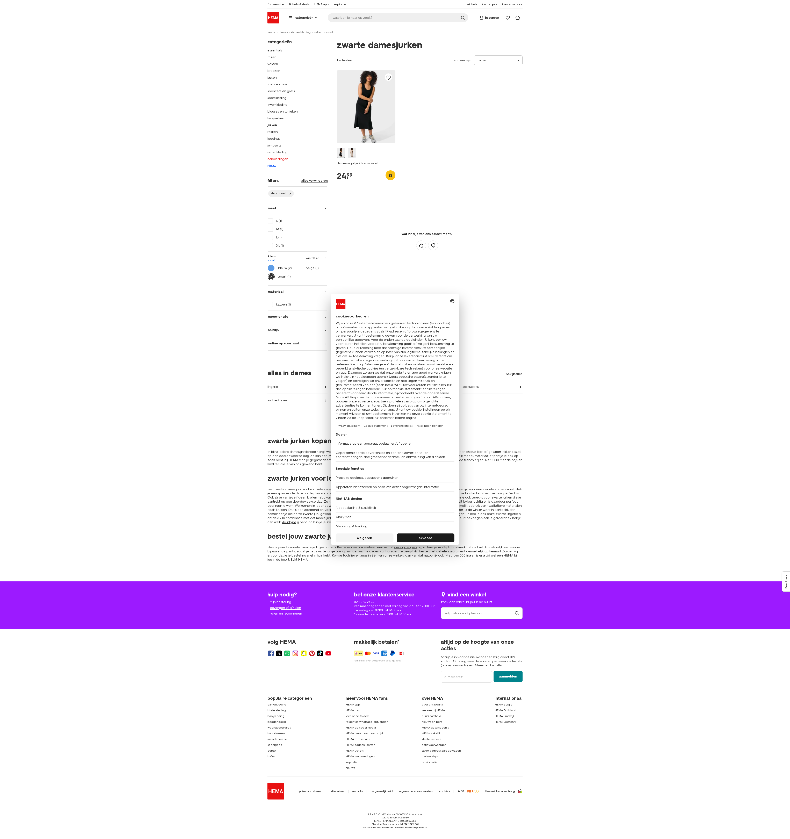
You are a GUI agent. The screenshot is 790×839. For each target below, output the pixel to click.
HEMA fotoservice (358, 739)
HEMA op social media (361, 727)
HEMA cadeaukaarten (360, 745)
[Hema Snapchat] (304, 653)
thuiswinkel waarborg (500, 791)
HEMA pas (352, 710)
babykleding (275, 716)
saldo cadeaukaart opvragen (441, 750)
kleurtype (289, 522)
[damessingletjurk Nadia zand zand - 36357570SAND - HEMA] (352, 153)
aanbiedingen (277, 159)
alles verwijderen (314, 180)
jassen (272, 77)
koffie (271, 756)
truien (271, 57)
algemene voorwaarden (415, 791)
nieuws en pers (432, 722)
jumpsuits (274, 145)
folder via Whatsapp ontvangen (367, 722)
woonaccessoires (279, 727)
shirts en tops (277, 84)
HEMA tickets (355, 750)
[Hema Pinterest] (312, 653)
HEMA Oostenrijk (506, 722)
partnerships (430, 756)
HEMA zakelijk (431, 733)
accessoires (470, 387)
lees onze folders (357, 716)
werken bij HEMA (433, 710)
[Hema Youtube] (328, 653)
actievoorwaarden (434, 745)
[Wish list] (508, 18)
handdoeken (276, 733)
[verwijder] (281, 193)
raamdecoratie (277, 739)
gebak (271, 750)
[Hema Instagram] (295, 653)
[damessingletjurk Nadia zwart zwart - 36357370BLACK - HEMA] (341, 153)
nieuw (271, 166)
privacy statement (311, 791)
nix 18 (460, 791)
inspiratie (352, 762)
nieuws (350, 768)
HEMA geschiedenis (435, 727)
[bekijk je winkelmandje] (518, 18)
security (357, 791)
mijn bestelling (280, 602)
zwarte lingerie (507, 514)
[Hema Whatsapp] (287, 653)
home (271, 32)
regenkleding (277, 152)
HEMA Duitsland (505, 710)
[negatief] (433, 245)
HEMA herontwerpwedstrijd (364, 733)
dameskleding (300, 32)
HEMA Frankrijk (505, 716)
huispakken (275, 118)
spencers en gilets (281, 91)
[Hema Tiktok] (320, 653)
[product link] (366, 106)
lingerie (272, 387)
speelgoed (274, 745)
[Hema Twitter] (279, 653)
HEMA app (353, 704)
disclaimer (338, 791)
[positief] (421, 245)
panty (290, 551)
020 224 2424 (364, 602)
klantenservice (431, 739)
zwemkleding (277, 105)
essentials (274, 50)
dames (283, 32)
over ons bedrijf (432, 704)
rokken (272, 132)
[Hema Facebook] (271, 653)
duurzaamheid (431, 716)
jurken (318, 32)
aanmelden (508, 676)
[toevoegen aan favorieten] (388, 77)
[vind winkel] (516, 613)
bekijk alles (514, 374)
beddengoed (276, 722)
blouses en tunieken (282, 111)
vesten (272, 64)
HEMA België (503, 704)
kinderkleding (276, 710)
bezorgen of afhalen (285, 608)
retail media (429, 762)
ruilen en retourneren (286, 613)
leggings (273, 139)
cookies (444, 791)
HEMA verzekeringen (360, 756)
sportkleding (276, 98)
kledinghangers (405, 547)
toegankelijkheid (381, 791)
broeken (273, 71)
